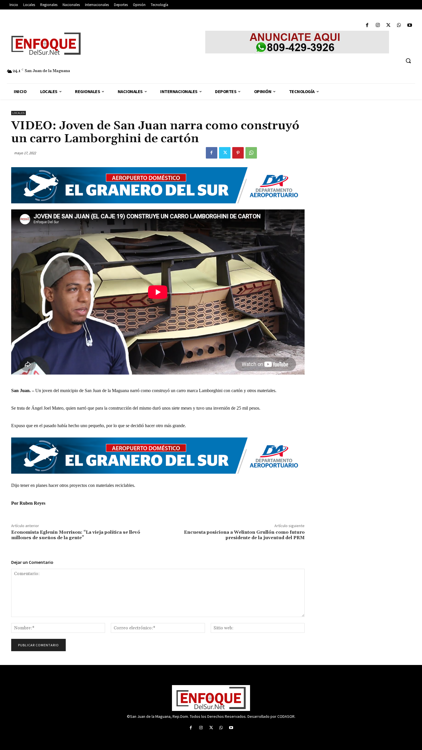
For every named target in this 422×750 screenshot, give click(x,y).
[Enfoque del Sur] (90, 44)
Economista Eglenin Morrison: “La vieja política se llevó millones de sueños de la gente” (75, 535)
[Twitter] (388, 25)
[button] (408, 61)
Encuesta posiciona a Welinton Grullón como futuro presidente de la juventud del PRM (244, 535)
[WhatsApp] (399, 25)
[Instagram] (378, 25)
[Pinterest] (238, 153)
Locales (18, 113)
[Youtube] (410, 25)
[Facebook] (367, 25)
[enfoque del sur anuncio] (297, 42)
